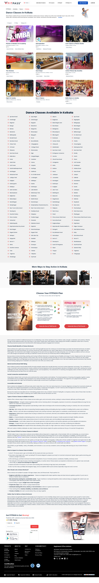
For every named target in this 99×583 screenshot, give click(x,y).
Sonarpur (33, 244)
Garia (11, 159)
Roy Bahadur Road (57, 232)
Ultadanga (13, 256)
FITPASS (8, 9)
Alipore (54, 116)
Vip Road (33, 256)
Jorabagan (34, 177)
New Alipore (56, 205)
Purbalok (33, 220)
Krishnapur (34, 186)
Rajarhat (33, 226)
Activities (15, 9)
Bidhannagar (77, 132)
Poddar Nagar (35, 217)
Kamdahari (77, 180)
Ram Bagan (13, 229)
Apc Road (76, 116)
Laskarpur (76, 189)
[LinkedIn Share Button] (64, 558)
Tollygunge (77, 253)
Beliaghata (55, 129)
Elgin (32, 153)
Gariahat (33, 159)
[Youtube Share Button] (62, 558)
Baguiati (33, 122)
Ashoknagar (34, 119)
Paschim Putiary (14, 214)
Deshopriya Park (78, 147)
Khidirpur (12, 186)
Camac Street (56, 141)
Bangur (12, 125)
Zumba (19, 437)
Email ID (18, 523)
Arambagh (13, 119)
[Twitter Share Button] (57, 558)
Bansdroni (34, 125)
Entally (75, 153)
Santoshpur (56, 235)
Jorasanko (55, 177)
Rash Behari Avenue (79, 229)
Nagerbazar (56, 199)
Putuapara (77, 220)
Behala (11, 129)
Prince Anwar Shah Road (59, 217)
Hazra (54, 171)
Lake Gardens (13, 189)
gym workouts (34, 441)
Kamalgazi (55, 180)
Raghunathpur (56, 223)
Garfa (75, 156)
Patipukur (33, 214)
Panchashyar (77, 208)
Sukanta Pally (77, 247)
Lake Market (34, 189)
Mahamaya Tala (35, 193)
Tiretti (54, 253)
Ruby (75, 232)
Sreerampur (34, 247)
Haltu (54, 165)
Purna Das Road (57, 220)
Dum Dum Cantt (57, 150)
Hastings (33, 168)
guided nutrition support (79, 441)
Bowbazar (55, 138)
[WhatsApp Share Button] (67, 558)
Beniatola (12, 132)
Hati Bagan (13, 171)
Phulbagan (77, 214)
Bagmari (12, 122)
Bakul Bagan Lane (57, 122)
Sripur (54, 247)
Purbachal (12, 220)
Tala (11, 250)
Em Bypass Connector (58, 153)
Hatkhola (33, 171)
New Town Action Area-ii (37, 208)
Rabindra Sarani (35, 223)
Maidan (76, 193)
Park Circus (55, 211)
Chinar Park (13, 144)
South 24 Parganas (58, 244)
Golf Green (13, 165)
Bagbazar (55, 119)
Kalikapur (33, 180)
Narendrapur (34, 202)
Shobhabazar (77, 241)
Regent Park (34, 232)
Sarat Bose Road (78, 235)
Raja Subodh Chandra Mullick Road (61, 226)
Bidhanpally (13, 135)
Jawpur (76, 174)
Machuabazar (13, 193)
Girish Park (12, 162)
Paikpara (55, 208)
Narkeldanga (56, 202)
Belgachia (33, 129)
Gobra (33, 162)
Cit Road (12, 147)
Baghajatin (77, 119)
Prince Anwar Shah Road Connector (83, 217)
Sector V (12, 241)
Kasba (33, 183)
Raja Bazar (77, 223)
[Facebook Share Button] (54, 558)
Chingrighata (34, 144)
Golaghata (55, 162)
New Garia (76, 205)
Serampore (55, 241)
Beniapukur (77, 129)
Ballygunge (77, 122)
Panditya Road (35, 211)
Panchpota (13, 211)
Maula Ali (55, 196)
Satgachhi (12, 238)
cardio (45, 441)
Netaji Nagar (13, 205)
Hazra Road (77, 171)
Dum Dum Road (14, 153)
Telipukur (33, 253)
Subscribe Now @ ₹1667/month (47, 326)
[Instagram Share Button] (59, 558)
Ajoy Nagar (34, 116)
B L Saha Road (77, 135)
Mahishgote (56, 193)
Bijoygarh (33, 135)
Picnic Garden (13, 217)
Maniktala (33, 196)
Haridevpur (77, 165)
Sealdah (33, 238)
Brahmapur (77, 138)
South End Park (78, 244)
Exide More (12, 156)
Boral (32, 138)
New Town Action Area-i (16, 208)
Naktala (76, 199)
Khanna (76, 183)
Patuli (54, 214)
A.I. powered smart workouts (63, 441)
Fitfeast (60, 3)
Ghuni (75, 159)
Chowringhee (77, 144)
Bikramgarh (56, 135)
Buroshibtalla (34, 141)
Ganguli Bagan (35, 156)
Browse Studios (40, 3)
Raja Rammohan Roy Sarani (17, 226)
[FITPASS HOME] (12, 3)
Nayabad (76, 202)
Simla (11, 244)
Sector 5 (76, 238)
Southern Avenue (14, 247)
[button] (26, 3)
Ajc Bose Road (13, 116)
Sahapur (12, 235)
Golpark (33, 165)
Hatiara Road (77, 168)
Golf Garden (77, 162)
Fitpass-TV (69, 3)
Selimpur (33, 241)
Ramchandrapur (35, 229)
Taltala (33, 250)
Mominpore (77, 196)
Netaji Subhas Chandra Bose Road (40, 205)
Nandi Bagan (13, 202)
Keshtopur (55, 183)
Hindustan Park (14, 174)
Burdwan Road (14, 141)
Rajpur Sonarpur (78, 226)
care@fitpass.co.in (76, 554)
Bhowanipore (56, 132)
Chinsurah (55, 144)
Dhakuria (12, 150)
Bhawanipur (34, 132)
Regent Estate (13, 232)
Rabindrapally (13, 223)
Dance (21, 9)
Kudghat (55, 186)
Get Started (82, 3)
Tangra (54, 250)
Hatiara (55, 168)
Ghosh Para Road (57, 159)
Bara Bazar (55, 125)
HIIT (42, 441)
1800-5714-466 (64, 554)
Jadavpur (55, 174)
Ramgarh (55, 229)
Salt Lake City (34, 235)
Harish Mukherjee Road (16, 168)
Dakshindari (56, 147)
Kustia (75, 186)
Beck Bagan (77, 125)
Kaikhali (76, 177)
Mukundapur (13, 199)
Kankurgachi (13, 183)
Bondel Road (13, 138)
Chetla (75, 141)
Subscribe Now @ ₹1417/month (76, 326)
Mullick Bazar (34, 199)
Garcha (55, 156)
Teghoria (12, 253)
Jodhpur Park (13, 177)
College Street (35, 147)
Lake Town (55, 189)
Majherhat (12, 196)
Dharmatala (34, 150)
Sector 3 (55, 238)
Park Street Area (78, 211)
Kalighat (12, 180)
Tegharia (76, 250)
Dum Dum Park (78, 150)
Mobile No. (10, 523)
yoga (39, 441)
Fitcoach (51, 3)
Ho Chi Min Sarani (35, 174)
